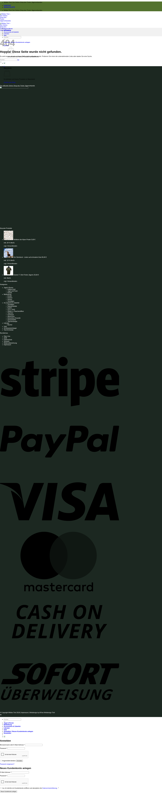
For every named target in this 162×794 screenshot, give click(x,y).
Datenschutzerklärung (49, 788)
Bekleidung (7, 30)
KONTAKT (7, 5)
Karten (10, 308)
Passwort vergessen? (7, 764)
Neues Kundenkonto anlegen (8, 791)
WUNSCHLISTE (9, 7)
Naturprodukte (12, 306)
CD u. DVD (11, 309)
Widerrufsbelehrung (10, 343)
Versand (6, 341)
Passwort (3, 748)
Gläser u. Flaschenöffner (16, 311)
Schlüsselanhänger (10, 328)
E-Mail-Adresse (5, 772)
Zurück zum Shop (9, 82)
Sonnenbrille (12, 320)
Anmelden (19, 761)
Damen (10, 298)
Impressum (7, 345)
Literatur (6, 33)
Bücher (10, 325)
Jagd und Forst (12, 291)
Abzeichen (11, 316)
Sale (5, 35)
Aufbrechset (11, 289)
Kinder (10, 296)
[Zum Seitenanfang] (1, 714)
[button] (17, 42)
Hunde (10, 292)
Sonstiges (11, 301)
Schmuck (11, 314)
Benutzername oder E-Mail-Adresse (12, 745)
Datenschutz (8, 339)
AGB (5, 338)
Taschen (10, 313)
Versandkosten (12, 246)
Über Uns (7, 336)
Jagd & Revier (8, 28)
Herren (10, 299)
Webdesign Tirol (49, 712)
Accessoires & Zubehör (11, 32)
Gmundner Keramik (14, 318)
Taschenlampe (12, 321)
